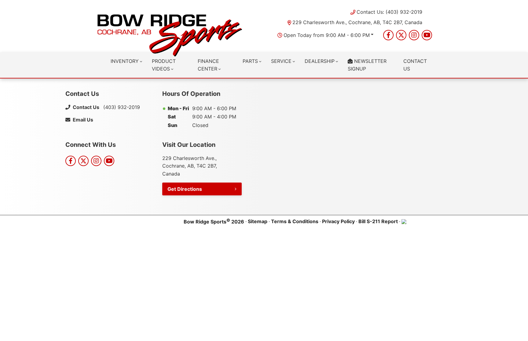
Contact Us (415, 65)
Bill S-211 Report (378, 221)
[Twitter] (401, 35)
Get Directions (184, 189)
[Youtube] (427, 35)
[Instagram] (414, 35)
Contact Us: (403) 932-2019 (389, 12)
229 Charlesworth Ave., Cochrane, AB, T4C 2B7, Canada (357, 22)
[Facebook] (388, 35)
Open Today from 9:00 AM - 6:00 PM (327, 35)
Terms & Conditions (294, 221)
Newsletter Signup (367, 65)
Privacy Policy (338, 221)
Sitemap (257, 221)
